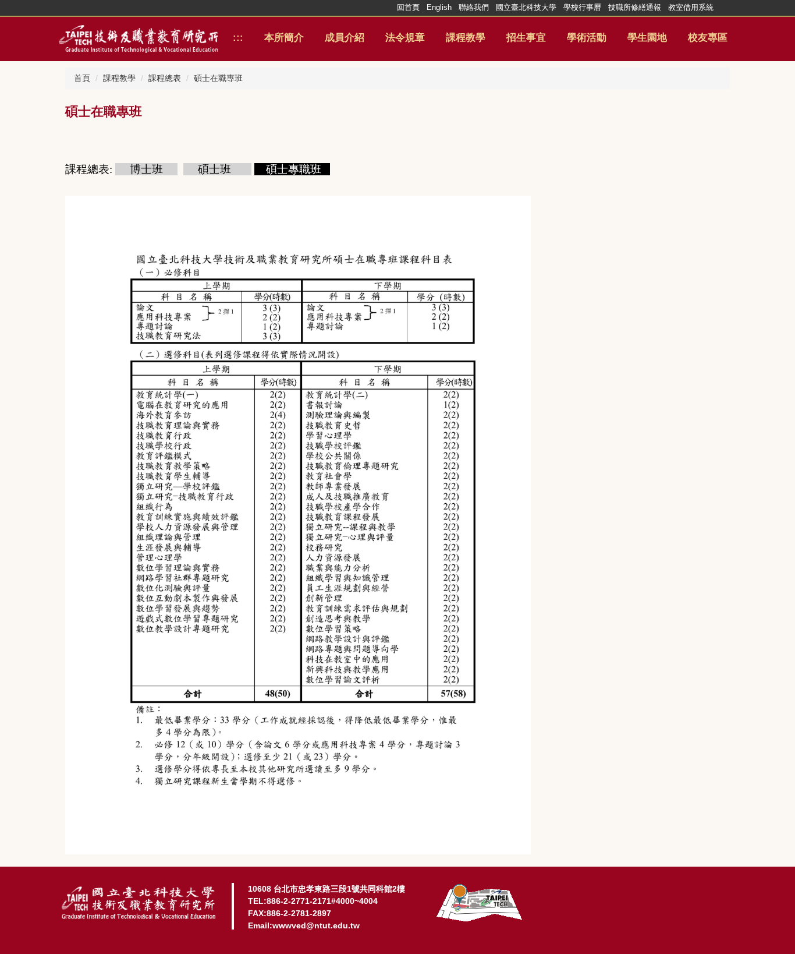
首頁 (82, 78)
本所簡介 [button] (284, 37)
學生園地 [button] (647, 37)
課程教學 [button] (465, 37)
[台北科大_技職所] (138, 38)
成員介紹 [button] (344, 37)
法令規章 (405, 37)
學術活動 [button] (586, 37)
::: (238, 37)
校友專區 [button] (707, 37)
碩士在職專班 (218, 78)
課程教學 (119, 78)
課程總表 (164, 78)
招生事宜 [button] (526, 37)
